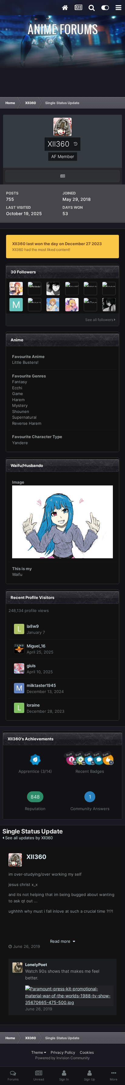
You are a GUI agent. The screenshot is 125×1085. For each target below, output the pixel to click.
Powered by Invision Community (62, 1058)
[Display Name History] (75, 143)
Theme (37, 1052)
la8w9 (33, 626)
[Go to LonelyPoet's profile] (17, 967)
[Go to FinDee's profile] (90, 304)
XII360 (36, 856)
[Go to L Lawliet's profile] (53, 288)
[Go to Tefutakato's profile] (16, 288)
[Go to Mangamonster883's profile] (16, 304)
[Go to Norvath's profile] (72, 288)
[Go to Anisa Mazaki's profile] (34, 288)
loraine (33, 705)
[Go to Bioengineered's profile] (109, 288)
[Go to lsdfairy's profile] (109, 304)
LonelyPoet (36, 964)
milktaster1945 (41, 685)
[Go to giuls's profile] (19, 668)
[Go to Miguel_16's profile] (19, 649)
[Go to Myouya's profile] (72, 304)
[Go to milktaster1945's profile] (19, 688)
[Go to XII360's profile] (15, 860)
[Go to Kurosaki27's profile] (34, 304)
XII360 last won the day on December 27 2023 (57, 243)
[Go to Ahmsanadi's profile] (90, 288)
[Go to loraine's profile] (19, 708)
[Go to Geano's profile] (53, 304)
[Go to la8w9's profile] (19, 629)
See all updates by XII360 (28, 837)
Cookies (87, 1052)
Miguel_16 (36, 646)
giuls (31, 665)
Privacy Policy (63, 1052)
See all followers (99, 319)
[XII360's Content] (62, 176)
